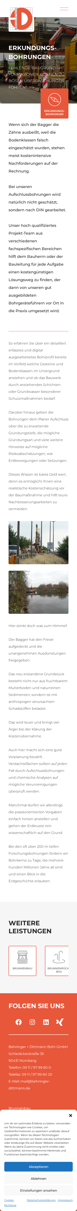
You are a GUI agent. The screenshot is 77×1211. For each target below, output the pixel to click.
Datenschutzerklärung (41, 1200)
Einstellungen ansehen (38, 1190)
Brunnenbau (20, 1108)
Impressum (65, 1200)
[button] (70, 1115)
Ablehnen (38, 1179)
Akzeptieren (38, 1167)
